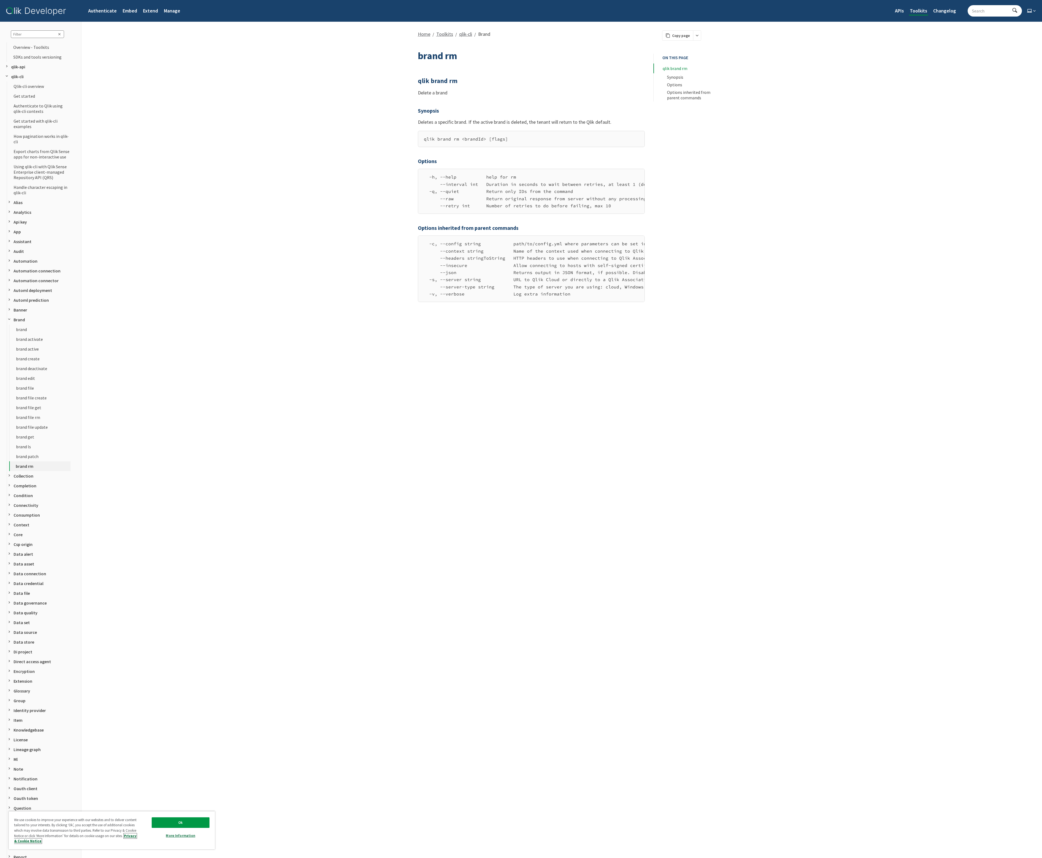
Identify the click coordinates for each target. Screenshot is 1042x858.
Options (674, 84)
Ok (180, 822)
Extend (150, 11)
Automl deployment (33, 290)
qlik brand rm (675, 68)
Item (18, 720)
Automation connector (36, 280)
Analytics (22, 212)
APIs (899, 11)
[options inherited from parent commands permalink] (414, 228)
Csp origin (23, 544)
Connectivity (26, 505)
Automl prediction (31, 300)
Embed (130, 11)
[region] (531, 191)
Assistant (22, 241)
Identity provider (30, 710)
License (21, 739)
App (17, 231)
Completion (25, 485)
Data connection (30, 573)
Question (22, 808)
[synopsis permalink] (414, 110)
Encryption (24, 671)
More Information (180, 835)
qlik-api (18, 66)
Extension (23, 681)
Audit (19, 251)
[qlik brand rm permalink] (414, 81)
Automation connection (37, 271)
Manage (172, 11)
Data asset (24, 564)
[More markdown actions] (697, 35)
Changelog (944, 11)
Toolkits (918, 11)
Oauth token (26, 798)
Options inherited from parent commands (689, 95)
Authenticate (102, 11)
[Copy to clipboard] (638, 137)
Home (424, 34)
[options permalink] (414, 161)
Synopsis (675, 77)
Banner (20, 310)
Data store (24, 642)
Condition (23, 495)
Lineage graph (27, 749)
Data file (22, 593)
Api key (20, 222)
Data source (25, 632)
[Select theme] (1032, 11)
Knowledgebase (29, 730)
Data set (22, 622)
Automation (25, 261)
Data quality (25, 612)
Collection (23, 476)
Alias (18, 202)
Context (21, 524)
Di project (23, 651)
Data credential (28, 583)
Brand (19, 319)
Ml (16, 759)
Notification (25, 778)
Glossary (22, 691)
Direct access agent (32, 661)
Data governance (30, 603)
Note (18, 769)
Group (20, 700)
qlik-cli (17, 76)
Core (18, 534)
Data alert (23, 554)
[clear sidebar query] (59, 34)
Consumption (27, 515)
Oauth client (25, 788)
